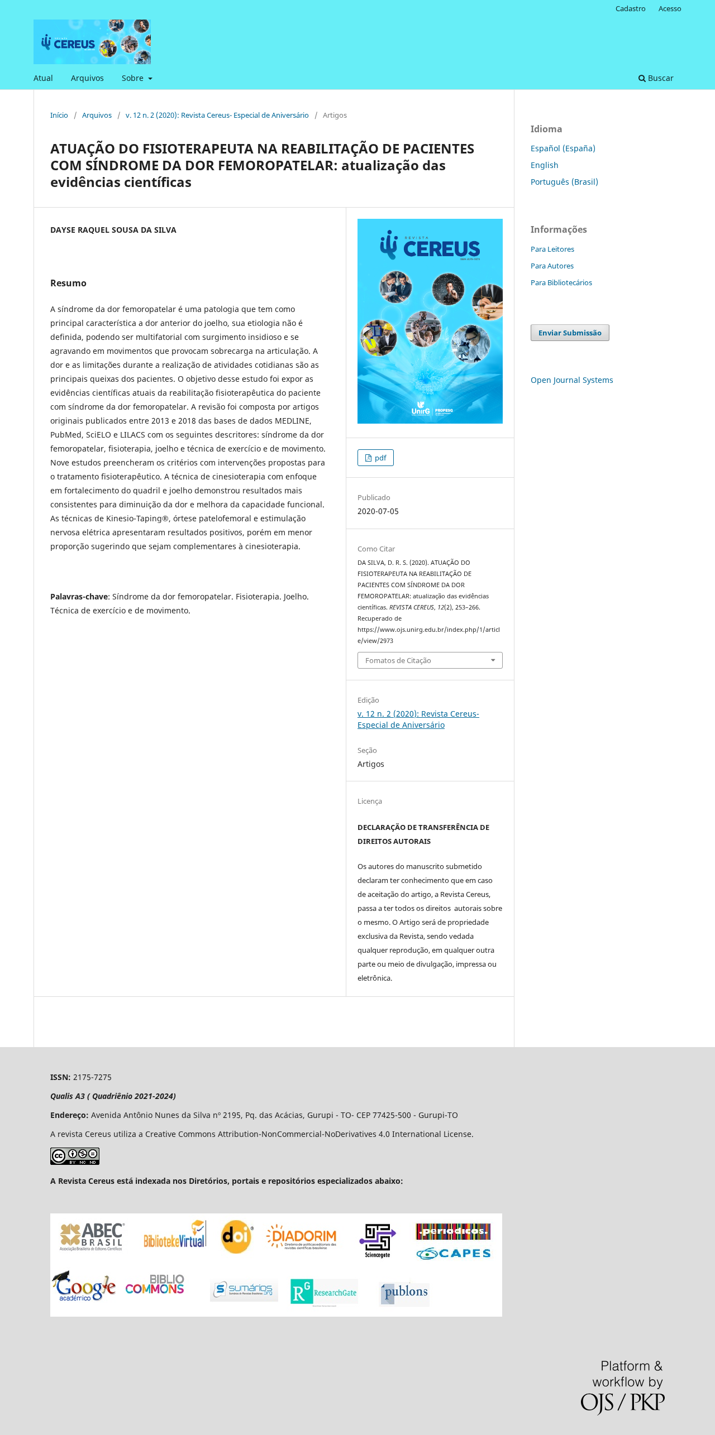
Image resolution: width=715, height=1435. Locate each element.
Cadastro (631, 8)
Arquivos (87, 78)
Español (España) (563, 148)
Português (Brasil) (564, 181)
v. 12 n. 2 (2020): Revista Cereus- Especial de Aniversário (217, 115)
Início (59, 115)
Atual (43, 78)
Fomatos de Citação (398, 660)
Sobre (134, 78)
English (545, 165)
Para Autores (552, 266)
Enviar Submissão (570, 333)
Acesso (670, 8)
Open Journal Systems (572, 380)
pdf (379, 458)
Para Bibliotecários (561, 282)
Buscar (660, 78)
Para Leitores (552, 249)
